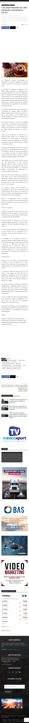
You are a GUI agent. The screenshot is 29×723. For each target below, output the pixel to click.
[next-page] (4, 421)
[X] (16, 672)
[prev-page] (2, 421)
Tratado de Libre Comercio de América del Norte (11, 367)
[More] (17, 27)
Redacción (9, 358)
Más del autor (17, 395)
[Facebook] (9, 672)
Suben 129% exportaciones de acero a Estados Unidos (7, 386)
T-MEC (24, 365)
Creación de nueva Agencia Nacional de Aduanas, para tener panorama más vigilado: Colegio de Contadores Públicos (21, 388)
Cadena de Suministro (12, 360)
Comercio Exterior (21, 360)
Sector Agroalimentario (6, 365)
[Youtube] (19, 672)
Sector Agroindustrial (17, 365)
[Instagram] (12, 672)
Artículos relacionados (7, 395)
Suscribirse (8, 691)
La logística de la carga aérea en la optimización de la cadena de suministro (18, 401)
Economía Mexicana (6, 361)
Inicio (2, 2)
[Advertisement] (14, 46)
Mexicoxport (18, 363)
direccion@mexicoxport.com (13, 649)
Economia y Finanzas (9, 2)
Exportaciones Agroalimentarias (8, 363)
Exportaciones (14, 361)
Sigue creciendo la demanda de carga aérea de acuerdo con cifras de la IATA (18, 408)
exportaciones (12, 5)
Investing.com (10, 626)
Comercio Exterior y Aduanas (3, 402)
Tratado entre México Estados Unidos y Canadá (11, 368)
